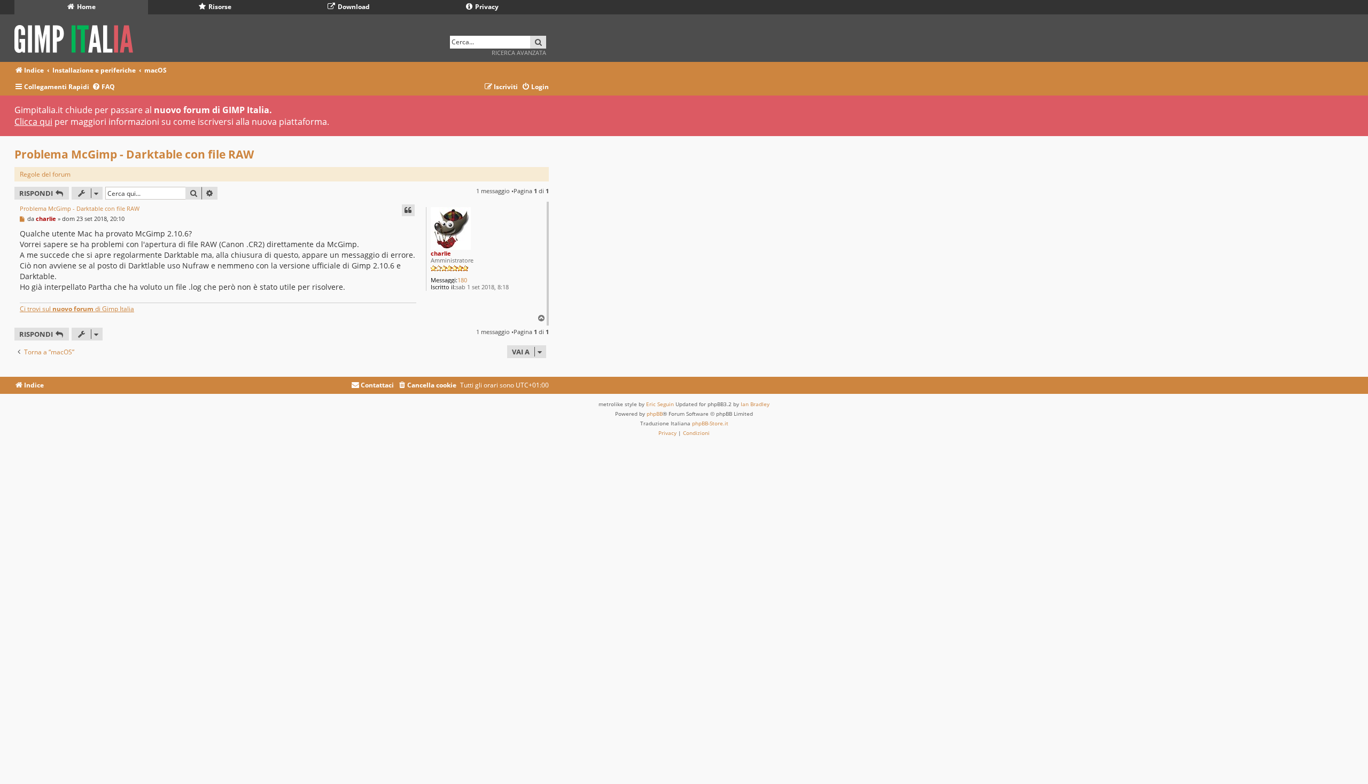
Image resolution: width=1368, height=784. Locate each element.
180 (462, 280)
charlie (441, 253)
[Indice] (77, 37)
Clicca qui (33, 122)
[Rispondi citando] (408, 210)
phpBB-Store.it (710, 423)
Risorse (219, 6)
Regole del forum (45, 174)
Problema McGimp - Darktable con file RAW (134, 154)
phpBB (655, 413)
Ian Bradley (755, 404)
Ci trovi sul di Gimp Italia (77, 308)
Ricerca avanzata (519, 53)
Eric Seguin (660, 404)
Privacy (486, 6)
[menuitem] (103, 87)
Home (85, 6)
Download (353, 6)
